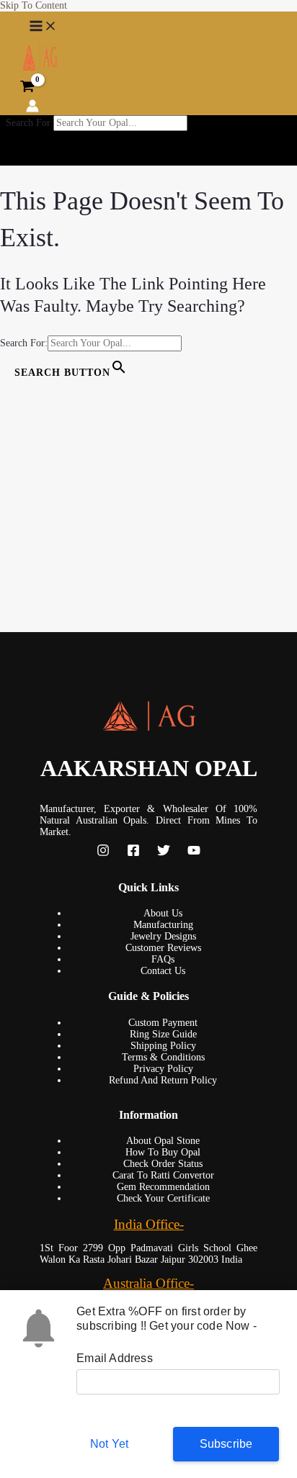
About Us (162, 913)
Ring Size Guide (163, 1034)
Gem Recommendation (163, 1186)
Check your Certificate (163, 1198)
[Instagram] (103, 853)
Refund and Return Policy (163, 1080)
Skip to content (33, 5)
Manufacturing (163, 924)
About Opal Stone (163, 1140)
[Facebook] (133, 853)
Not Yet (109, 1444)
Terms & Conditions (163, 1057)
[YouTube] (193, 853)
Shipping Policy (163, 1045)
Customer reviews (163, 947)
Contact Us (163, 970)
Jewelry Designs (163, 936)
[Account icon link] (32, 107)
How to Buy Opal (162, 1152)
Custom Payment (163, 1022)
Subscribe (226, 1444)
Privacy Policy (163, 1068)
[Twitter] (163, 853)
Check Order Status (163, 1163)
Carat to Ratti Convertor (163, 1175)
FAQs (162, 959)
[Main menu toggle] (43, 27)
